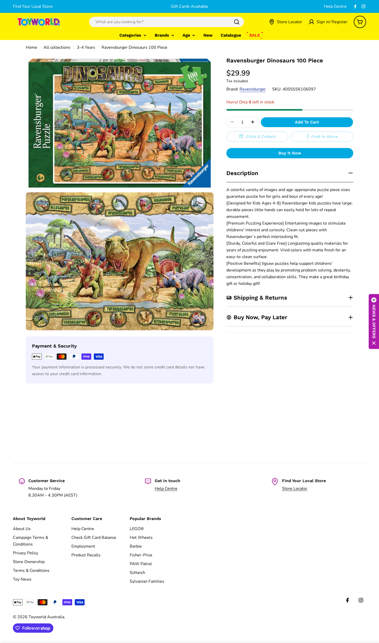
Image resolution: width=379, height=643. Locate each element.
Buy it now (289, 152)
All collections (57, 47)
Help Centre (335, 6)
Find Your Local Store (33, 6)
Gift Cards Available (189, 6)
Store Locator (294, 488)
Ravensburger (253, 89)
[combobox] (166, 22)
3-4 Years (86, 47)
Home (31, 47)
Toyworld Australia (46, 617)
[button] (374, 321)
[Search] (237, 22)
